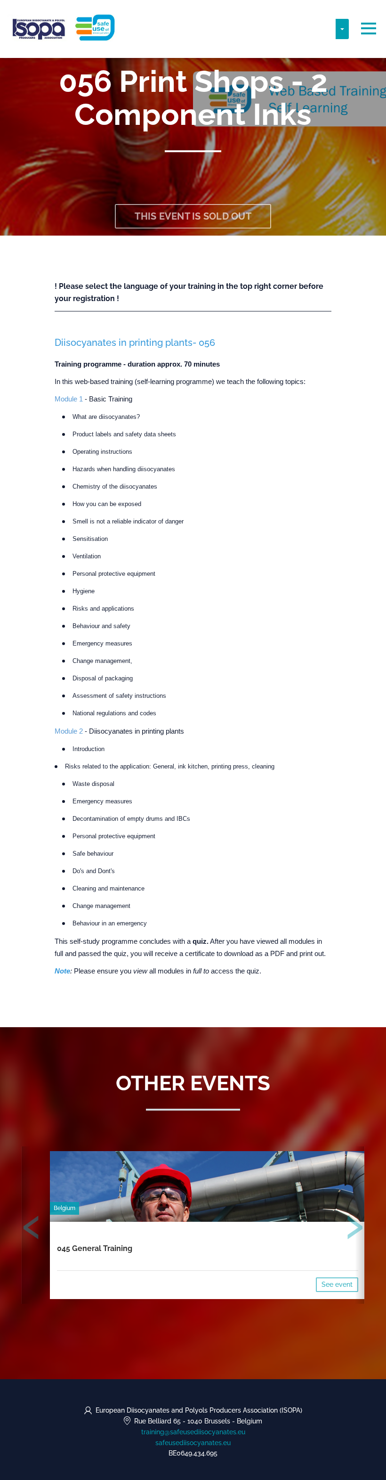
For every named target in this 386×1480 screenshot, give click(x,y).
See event (337, 1284)
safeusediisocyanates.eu (193, 1443)
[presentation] (31, 1229)
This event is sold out (193, 216)
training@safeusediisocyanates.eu (193, 1432)
